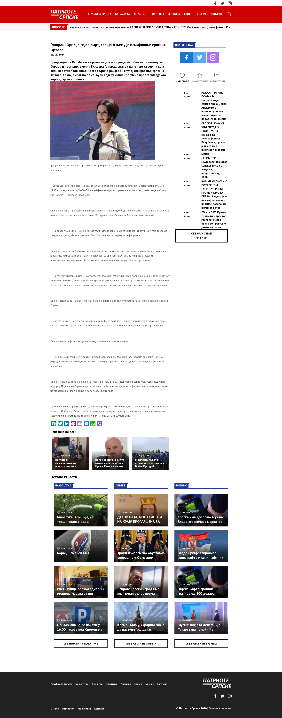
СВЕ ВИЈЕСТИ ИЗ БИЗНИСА (201, 643)
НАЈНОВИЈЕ (182, 81)
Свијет (188, 14)
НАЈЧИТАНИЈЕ (200, 81)
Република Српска (99, 14)
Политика (157, 14)
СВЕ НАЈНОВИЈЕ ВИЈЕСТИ (201, 236)
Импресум (68, 708)
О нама (54, 708)
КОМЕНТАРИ (217, 81)
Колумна (217, 14)
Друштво (140, 14)
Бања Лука (122, 14)
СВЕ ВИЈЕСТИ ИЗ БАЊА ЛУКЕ (80, 643)
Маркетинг (84, 708)
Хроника (174, 14)
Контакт (99, 708)
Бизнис (202, 14)
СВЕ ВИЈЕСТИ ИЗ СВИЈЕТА (141, 643)
